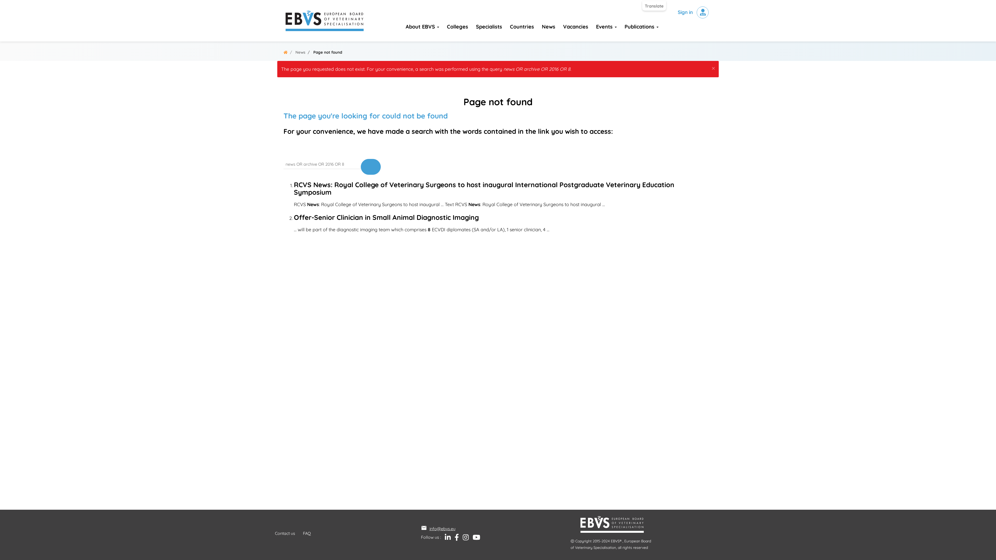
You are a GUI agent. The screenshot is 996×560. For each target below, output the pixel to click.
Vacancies (575, 26)
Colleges (457, 26)
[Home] (325, 20)
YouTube (474, 537)
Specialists (489, 26)
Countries (522, 26)
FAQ (307, 533)
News (548, 26)
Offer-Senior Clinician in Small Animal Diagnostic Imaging (386, 217)
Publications (640, 26)
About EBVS (421, 26)
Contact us (285, 533)
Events (605, 26)
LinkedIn (446, 537)
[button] (713, 67)
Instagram (464, 537)
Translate (654, 6)
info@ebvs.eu (442, 528)
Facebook (455, 537)
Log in (703, 12)
